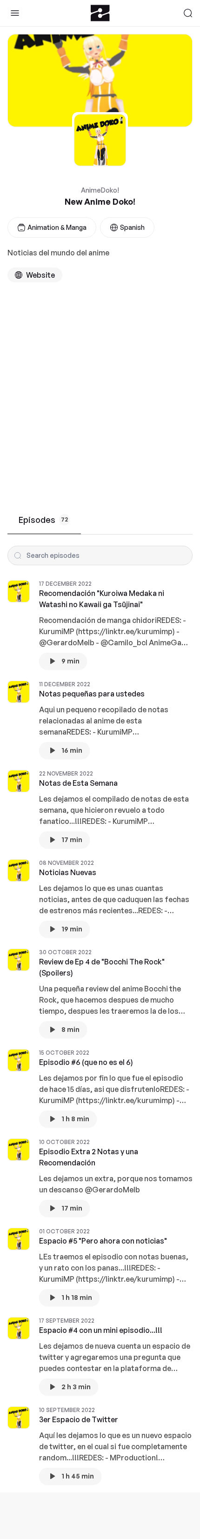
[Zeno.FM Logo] (100, 13)
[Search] (188, 13)
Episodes (43, 520)
